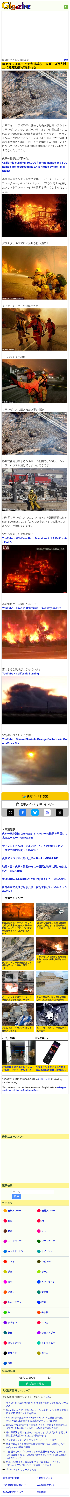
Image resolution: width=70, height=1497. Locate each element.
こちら (46, 1397)
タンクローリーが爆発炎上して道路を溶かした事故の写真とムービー (17, 965)
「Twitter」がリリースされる (21, 1469)
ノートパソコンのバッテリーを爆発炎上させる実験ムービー (17, 998)
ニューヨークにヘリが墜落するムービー (51, 1029)
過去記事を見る (35, 1383)
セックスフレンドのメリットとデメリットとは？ (31, 1439)
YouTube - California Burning (20, 673)
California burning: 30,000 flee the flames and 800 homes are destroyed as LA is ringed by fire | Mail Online (34, 166)
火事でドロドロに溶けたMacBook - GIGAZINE (30, 858)
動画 (66, 59)
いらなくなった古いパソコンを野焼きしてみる (17, 1029)
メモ (47, 1079)
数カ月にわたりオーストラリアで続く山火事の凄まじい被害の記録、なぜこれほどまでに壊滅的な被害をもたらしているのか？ (17, 928)
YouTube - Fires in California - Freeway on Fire (31, 608)
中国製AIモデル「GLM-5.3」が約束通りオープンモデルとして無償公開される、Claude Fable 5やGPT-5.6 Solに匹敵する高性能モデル (37, 1454)
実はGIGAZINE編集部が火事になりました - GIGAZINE (34, 879)
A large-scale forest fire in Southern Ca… (34, 1088)
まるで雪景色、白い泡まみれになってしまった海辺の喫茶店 (51, 998)
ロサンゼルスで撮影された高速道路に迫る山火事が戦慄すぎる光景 (51, 959)
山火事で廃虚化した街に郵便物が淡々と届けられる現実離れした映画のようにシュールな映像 (51, 925)
